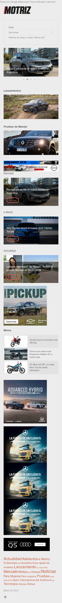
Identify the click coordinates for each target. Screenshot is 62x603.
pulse (52, 576)
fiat (19, 563)
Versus (31, 584)
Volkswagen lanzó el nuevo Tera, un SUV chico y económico (31, 79)
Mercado (11, 571)
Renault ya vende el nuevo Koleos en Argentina (27, 79)
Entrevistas (10, 563)
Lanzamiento (25, 566)
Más (29, 572)
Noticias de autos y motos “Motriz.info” (27, 37)
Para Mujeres (12, 576)
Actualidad (13, 558)
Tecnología (10, 584)
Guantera (26, 563)
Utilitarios (22, 583)
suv (53, 580)
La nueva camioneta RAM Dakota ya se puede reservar (24, 79)
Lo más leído (42, 567)
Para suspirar (28, 576)
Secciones (14, 32)
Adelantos (30, 558)
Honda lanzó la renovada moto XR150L (38, 79)
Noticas (35, 572)
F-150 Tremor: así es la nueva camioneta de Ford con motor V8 (34, 79)
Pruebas (43, 575)
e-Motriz (44, 558)
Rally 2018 (8, 580)
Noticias (48, 571)
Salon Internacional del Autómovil (32, 580)
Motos (23, 571)
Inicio (11, 27)
